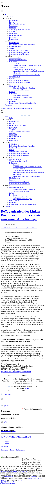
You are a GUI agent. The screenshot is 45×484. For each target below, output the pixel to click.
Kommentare (13, 39)
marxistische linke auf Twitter (19, 80)
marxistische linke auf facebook (19, 82)
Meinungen (13, 33)
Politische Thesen (15, 46)
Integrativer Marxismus (21, 90)
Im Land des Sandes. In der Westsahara (22, 45)
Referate (12, 92)
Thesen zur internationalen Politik (24, 69)
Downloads (13, 94)
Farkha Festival (14, 43)
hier (27, 388)
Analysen (12, 31)
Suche (11, 16)
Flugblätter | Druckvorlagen (22, 97)
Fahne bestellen (14, 99)
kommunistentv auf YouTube (18, 50)
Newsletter (8, 105)
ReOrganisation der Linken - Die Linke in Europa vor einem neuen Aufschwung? (21, 215)
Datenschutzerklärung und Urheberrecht (22, 103)
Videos (11, 48)
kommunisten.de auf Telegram (19, 54)
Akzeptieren (4, 481)
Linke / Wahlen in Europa (17, 24)
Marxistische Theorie (16, 86)
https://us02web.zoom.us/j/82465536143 (16, 372)
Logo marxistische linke (21, 95)
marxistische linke (15, 58)
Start (6, 14)
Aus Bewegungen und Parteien (19, 29)
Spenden (12, 78)
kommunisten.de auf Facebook (19, 52)
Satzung (16, 63)
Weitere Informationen (7, 483)
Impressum (12, 101)
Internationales (14, 20)
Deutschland (13, 26)
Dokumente (13, 62)
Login (7, 441)
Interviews (12, 37)
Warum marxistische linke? (18, 60)
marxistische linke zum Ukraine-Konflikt (26, 75)
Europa (11, 22)
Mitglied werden (14, 77)
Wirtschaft (12, 28)
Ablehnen (11, 481)
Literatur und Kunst (15, 35)
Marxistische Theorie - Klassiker (24, 88)
